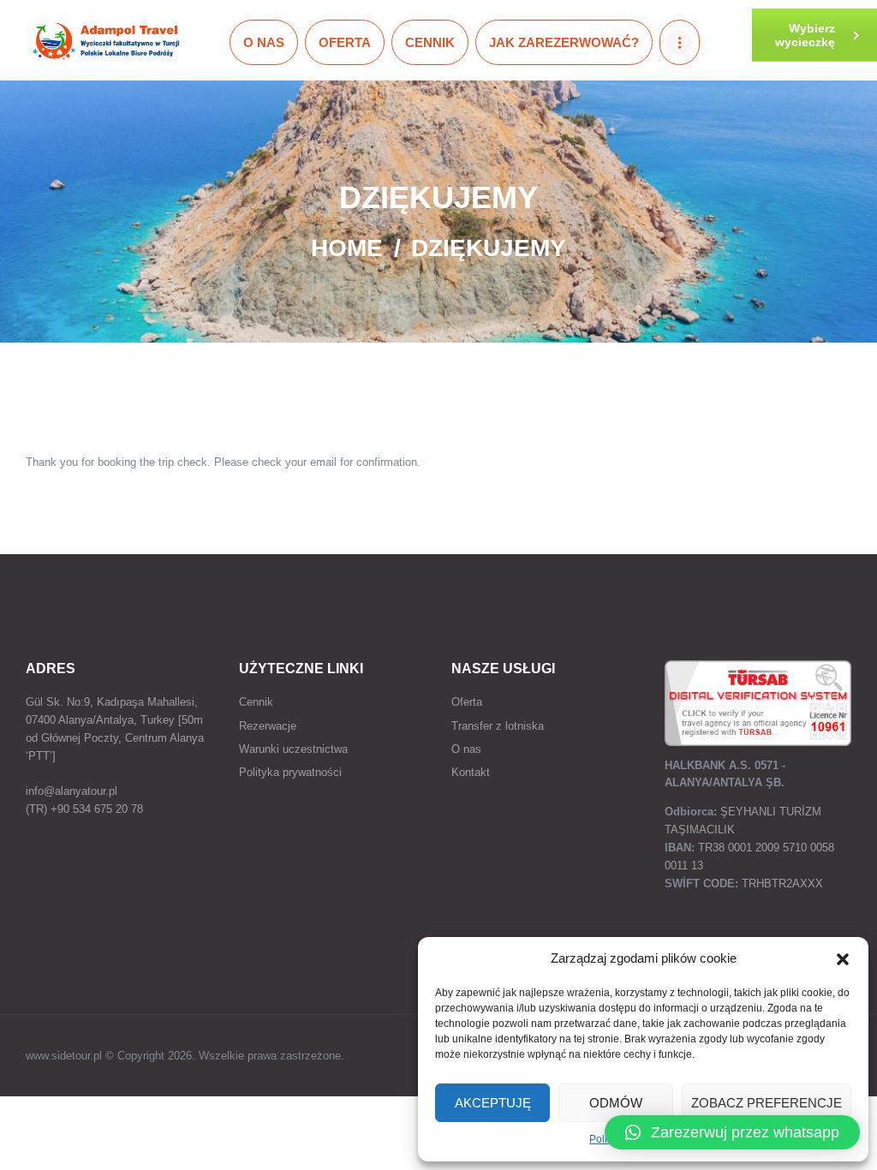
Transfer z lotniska (497, 725)
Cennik (256, 701)
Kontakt (470, 772)
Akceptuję (493, 1102)
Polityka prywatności (290, 772)
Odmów (615, 1102)
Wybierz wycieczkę (805, 35)
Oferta (466, 701)
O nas (466, 749)
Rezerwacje (267, 725)
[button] (842, 959)
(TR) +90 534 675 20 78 (84, 809)
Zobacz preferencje (766, 1102)
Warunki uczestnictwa (293, 749)
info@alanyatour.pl (71, 791)
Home (347, 248)
